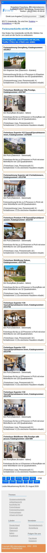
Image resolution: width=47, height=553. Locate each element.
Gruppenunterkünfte (17, 499)
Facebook (33, 538)
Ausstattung (7, 23)
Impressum (6, 548)
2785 (20, 482)
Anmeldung (33, 528)
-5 (8, 478)
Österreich (13, 531)
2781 (33, 478)
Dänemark (13, 528)
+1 (26, 482)
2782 (40, 478)
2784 (12, 482)
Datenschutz (17, 548)
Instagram (33, 541)
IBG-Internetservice (18, 546)
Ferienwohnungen (16, 510)
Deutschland (14, 525)
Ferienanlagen (15, 512)
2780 (26, 478)
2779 (19, 478)
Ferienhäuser (14, 507)
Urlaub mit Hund (16, 515)
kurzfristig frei (14, 505)
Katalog (32, 21)
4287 (37, 482)
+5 (31, 482)
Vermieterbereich (35, 525)
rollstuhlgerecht (15, 502)
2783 (5, 482)
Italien (11, 533)
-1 (13, 478)
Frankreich (13, 536)
